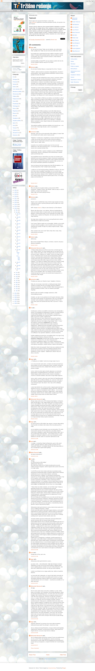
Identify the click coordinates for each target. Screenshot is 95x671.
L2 (31, 307)
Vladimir (33, 186)
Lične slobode (16, 89)
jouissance (33, 131)
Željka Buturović (76, 51)
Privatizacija (15, 103)
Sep (17, 274)
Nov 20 (18, 227)
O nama (15, 10)
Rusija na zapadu (75, 66)
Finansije (15, 81)
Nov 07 (18, 262)
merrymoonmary (52, 668)
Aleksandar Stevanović (36, 248)
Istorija (14, 84)
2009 (15, 297)
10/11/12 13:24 (34, 456)
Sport (14, 123)
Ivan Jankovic (75, 27)
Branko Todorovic (76, 21)
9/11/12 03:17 (34, 183)
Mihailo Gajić (75, 37)
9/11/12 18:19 (34, 396)
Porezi (14, 101)
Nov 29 (18, 213)
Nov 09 (18, 246)
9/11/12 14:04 (34, 356)
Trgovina (15, 130)
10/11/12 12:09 (34, 438)
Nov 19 (18, 230)
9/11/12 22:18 (34, 418)
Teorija (14, 127)
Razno (14, 108)
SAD (14, 115)
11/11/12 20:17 (34, 645)
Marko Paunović (35, 452)
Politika (14, 96)
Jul (16, 278)
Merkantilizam (74, 68)
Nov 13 (18, 236)
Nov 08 (18, 249)
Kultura (14, 86)
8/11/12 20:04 (34, 64)
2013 (15, 206)
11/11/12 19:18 (34, 618)
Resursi (14, 113)
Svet (14, 125)
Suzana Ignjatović (76, 48)
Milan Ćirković (75, 40)
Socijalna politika (17, 120)
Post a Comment (35, 648)
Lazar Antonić (75, 29)
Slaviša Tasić (75, 45)
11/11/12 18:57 (34, 583)
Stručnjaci (73, 63)
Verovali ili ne (16, 132)
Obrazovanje (16, 94)
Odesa (72, 61)
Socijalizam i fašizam (75, 74)
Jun (17, 280)
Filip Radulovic (75, 24)
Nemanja (33, 67)
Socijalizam (15, 118)
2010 (15, 295)
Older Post (63, 654)
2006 (15, 303)
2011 (15, 293)
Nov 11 (18, 240)
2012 (15, 208)
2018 (15, 196)
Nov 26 (18, 217)
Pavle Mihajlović (76, 43)
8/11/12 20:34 (34, 128)
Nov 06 (18, 265)
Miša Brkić (74, 35)
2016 (15, 200)
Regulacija (15, 110)
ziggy (32, 47)
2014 (15, 204)
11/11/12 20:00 (34, 632)
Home (21, 10)
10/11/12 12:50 (34, 449)
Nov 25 (18, 220)
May (17, 282)
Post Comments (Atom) (50, 658)
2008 (15, 299)
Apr (17, 284)
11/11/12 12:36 (34, 556)
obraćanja (34, 22)
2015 (15, 202)
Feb (17, 288)
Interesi (72, 77)
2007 (15, 301)
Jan (17, 290)
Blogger (64, 668)
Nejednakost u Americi (76, 79)
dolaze (39, 207)
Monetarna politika (17, 91)
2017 (15, 198)
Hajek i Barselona (75, 82)
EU (13, 77)
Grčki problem (74, 59)
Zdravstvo (15, 135)
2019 (15, 194)
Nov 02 (18, 268)
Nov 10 (18, 243)
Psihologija (15, 106)
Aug (17, 276)
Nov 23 (18, 223)
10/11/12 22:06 (34, 549)
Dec (17, 210)
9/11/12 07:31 (34, 194)
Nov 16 (18, 233)
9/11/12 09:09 (34, 234)
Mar (17, 286)
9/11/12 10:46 (34, 245)
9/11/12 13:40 (34, 304)
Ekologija (15, 79)
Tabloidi (18, 253)
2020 (15, 192)
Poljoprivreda (16, 98)
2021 (15, 190)
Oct (17, 272)
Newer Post (32, 654)
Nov (17, 212)
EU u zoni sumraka (18, 257)
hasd (32, 441)
